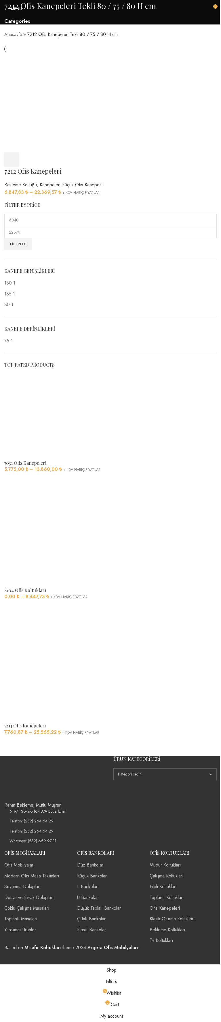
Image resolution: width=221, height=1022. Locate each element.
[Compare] (43, 159)
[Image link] (27, 778)
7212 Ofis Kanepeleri (33, 171)
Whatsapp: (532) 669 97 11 (32, 841)
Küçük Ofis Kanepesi (82, 184)
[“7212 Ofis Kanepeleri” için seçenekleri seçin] (11, 159)
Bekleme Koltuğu (20, 184)
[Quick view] (27, 159)
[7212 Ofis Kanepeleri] (56, 102)
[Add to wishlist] (59, 159)
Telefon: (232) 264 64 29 (31, 821)
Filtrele (18, 244)
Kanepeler (49, 184)
